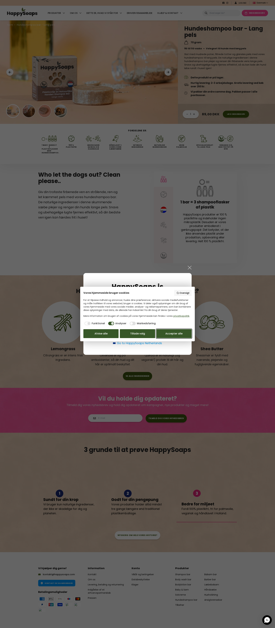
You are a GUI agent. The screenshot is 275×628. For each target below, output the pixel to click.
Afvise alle (101, 333)
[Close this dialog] (190, 267)
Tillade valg (137, 333)
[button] (267, 620)
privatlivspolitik (181, 316)
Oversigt (184, 293)
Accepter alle (174, 333)
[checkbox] (94, 323)
